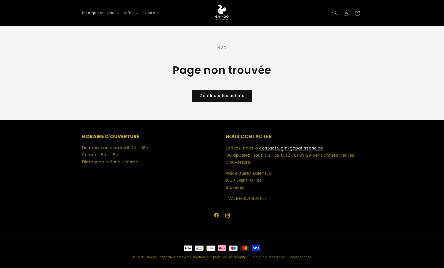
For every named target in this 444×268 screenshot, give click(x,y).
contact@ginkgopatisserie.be (291, 148)
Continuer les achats (222, 95)
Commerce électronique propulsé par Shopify (210, 257)
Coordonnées (300, 257)
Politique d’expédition (268, 257)
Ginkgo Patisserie (159, 257)
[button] (100, 13)
